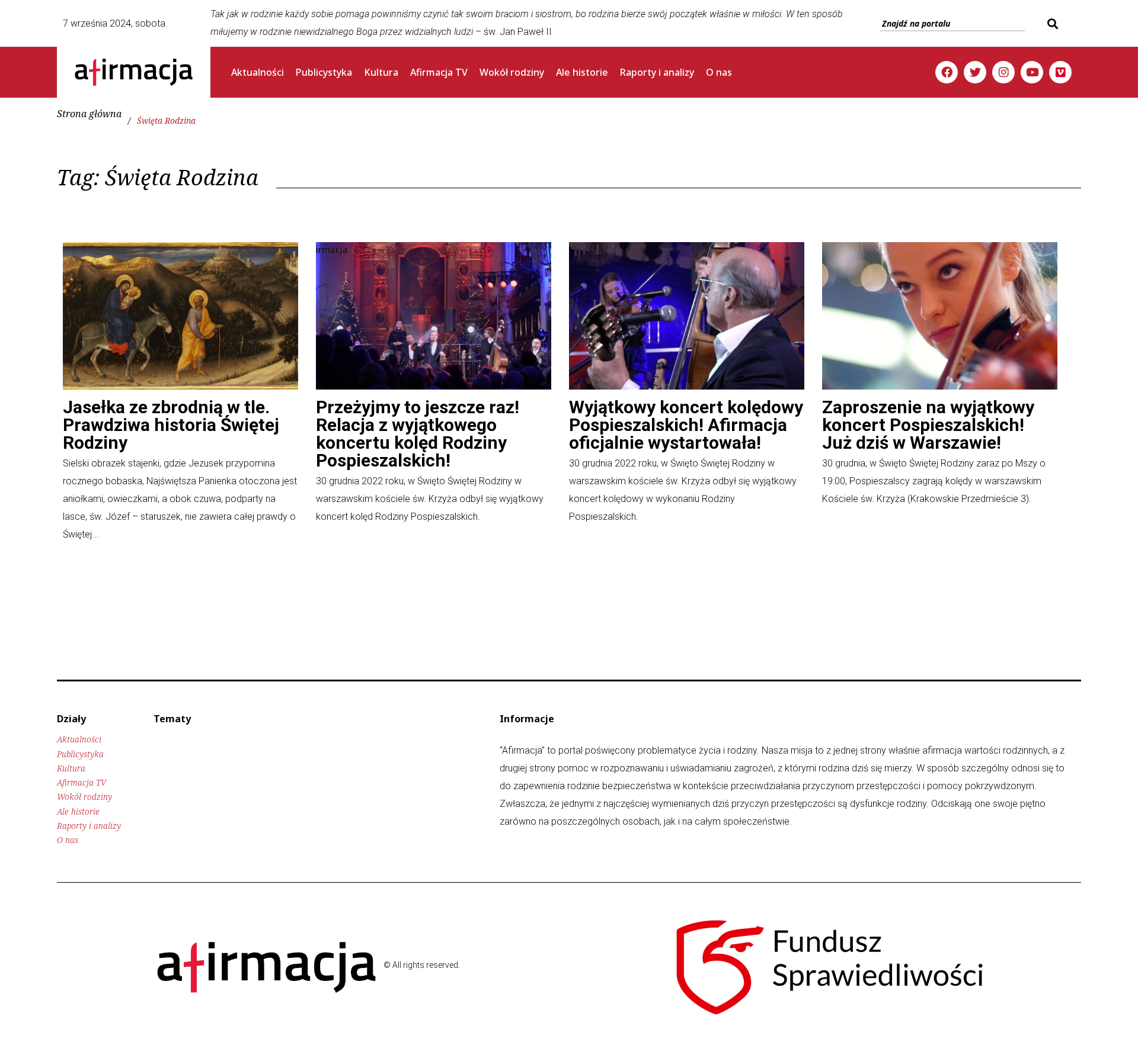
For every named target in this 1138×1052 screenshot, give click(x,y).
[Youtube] (1032, 72)
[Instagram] (1003, 72)
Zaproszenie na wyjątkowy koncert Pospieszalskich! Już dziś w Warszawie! (928, 425)
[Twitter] (975, 72)
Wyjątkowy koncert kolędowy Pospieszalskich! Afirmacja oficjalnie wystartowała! (686, 425)
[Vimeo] (1060, 72)
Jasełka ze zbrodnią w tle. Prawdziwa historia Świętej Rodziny (171, 425)
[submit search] (1051, 23)
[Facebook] (946, 72)
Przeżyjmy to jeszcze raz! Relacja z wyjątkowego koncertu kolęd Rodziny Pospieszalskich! (417, 434)
